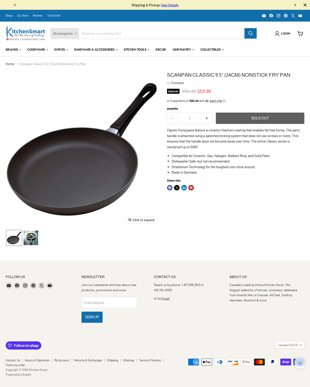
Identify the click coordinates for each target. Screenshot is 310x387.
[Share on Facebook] (169, 187)
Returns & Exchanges (88, 360)
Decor (160, 49)
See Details (170, 5)
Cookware (36, 49)
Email (166, 298)
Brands (12, 49)
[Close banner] (305, 5)
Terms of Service (150, 360)
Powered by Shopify (18, 374)
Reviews (38, 15)
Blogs (9, 15)
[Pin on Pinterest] (191, 187)
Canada (288, 345)
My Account (61, 360)
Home (10, 64)
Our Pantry (182, 49)
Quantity (172, 108)
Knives (60, 49)
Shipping (112, 360)
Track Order (54, 15)
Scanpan (177, 83)
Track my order (15, 365)
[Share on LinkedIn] (184, 187)
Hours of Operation (37, 360)
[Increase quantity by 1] (206, 118)
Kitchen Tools (135, 49)
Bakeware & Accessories (94, 49)
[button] (283, 33)
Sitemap (128, 360)
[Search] (250, 33)
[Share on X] (177, 187)
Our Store (22, 15)
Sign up (92, 317)
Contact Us (13, 360)
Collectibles (210, 49)
